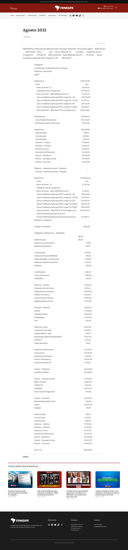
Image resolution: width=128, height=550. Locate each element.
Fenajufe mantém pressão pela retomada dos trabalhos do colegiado (18, 493)
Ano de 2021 (27, 37)
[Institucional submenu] (25, 15)
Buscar (15, 8)
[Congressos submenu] (56, 15)
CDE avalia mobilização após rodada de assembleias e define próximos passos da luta (47, 493)
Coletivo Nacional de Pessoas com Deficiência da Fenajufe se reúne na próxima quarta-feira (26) (107, 493)
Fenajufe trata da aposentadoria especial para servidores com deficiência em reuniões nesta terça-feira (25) (77, 494)
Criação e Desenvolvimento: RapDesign (64, 542)
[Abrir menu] (116, 7)
